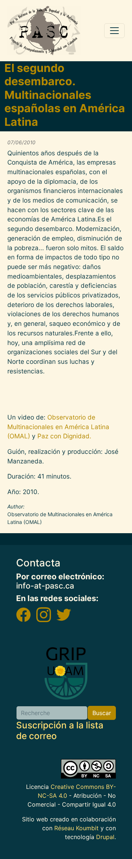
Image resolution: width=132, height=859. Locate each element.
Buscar (101, 713)
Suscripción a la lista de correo (59, 730)
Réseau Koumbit (76, 828)
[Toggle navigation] (114, 30)
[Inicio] (44, 30)
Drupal (105, 837)
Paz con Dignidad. (63, 436)
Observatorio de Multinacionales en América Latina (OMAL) (58, 426)
